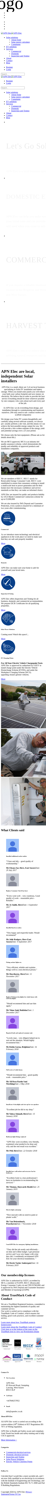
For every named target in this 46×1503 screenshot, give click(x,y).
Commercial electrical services (18, 1452)
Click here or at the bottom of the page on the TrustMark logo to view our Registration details (20, 1330)
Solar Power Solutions (15, 1459)
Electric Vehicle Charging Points (19, 1461)
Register (9, 67)
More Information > (9, 1440)
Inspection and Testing (15, 1457)
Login (8, 69)
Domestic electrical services (17, 1455)
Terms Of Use (15, 1494)
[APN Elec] (6, 33)
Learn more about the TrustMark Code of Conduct (21, 1327)
